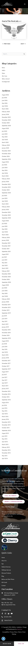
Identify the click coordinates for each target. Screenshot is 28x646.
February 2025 (6, 145)
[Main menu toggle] (24, 4)
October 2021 (5, 249)
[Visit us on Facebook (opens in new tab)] (2, 613)
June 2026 (4, 100)
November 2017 (6, 363)
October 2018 (5, 335)
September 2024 (6, 159)
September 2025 (6, 125)
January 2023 (5, 209)
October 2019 (5, 310)
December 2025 (6, 117)
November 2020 (6, 277)
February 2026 (6, 112)
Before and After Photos (8, 579)
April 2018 (5, 352)
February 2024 (6, 179)
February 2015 (6, 447)
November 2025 (6, 120)
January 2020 (5, 302)
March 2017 (5, 386)
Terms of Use (21, 632)
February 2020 (6, 299)
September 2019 (6, 313)
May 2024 (4, 170)
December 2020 (6, 274)
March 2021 (5, 268)
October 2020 (6, 279)
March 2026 (5, 109)
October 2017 (5, 366)
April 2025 (5, 139)
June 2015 (4, 436)
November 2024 (6, 153)
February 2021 (6, 271)
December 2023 (6, 184)
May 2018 (4, 349)
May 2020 (4, 293)
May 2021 (4, 263)
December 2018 (6, 330)
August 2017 (5, 372)
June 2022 (4, 226)
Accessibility (5, 632)
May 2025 (4, 137)
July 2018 (4, 344)
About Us (4, 561)
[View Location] (3, 593)
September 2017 (6, 369)
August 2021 (5, 254)
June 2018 (4, 346)
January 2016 (5, 419)
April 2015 (5, 442)
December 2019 (6, 305)
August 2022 (5, 221)
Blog (3, 576)
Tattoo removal (5, 79)
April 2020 (5, 296)
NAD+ (3, 70)
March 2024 (5, 176)
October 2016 (5, 397)
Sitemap (14, 634)
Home (3, 557)
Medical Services (6, 567)
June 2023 (4, 198)
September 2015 (6, 430)
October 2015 (5, 428)
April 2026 (5, 106)
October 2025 (6, 123)
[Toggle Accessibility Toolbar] (3, 639)
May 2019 (4, 321)
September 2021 (6, 251)
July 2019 (4, 316)
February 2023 (6, 207)
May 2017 (4, 380)
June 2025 (4, 134)
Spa (3, 564)
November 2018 (6, 332)
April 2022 (5, 232)
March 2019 (5, 324)
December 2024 (6, 151)
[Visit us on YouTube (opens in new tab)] (11, 613)
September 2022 (6, 218)
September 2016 (6, 400)
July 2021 (4, 257)
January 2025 (5, 148)
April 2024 (5, 173)
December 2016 (6, 391)
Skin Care (4, 76)
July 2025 (4, 131)
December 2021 (6, 243)
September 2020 (6, 282)
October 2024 (6, 156)
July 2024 (4, 165)
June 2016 (4, 408)
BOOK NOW (7, 644)
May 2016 (4, 411)
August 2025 (5, 128)
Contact (4, 585)
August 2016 (5, 402)
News (3, 73)
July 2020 (4, 288)
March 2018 (5, 355)
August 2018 (5, 341)
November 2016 (6, 394)
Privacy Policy (13, 632)
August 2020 (5, 285)
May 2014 (4, 456)
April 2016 (5, 414)
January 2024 (5, 181)
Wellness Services (6, 570)
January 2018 (5, 358)
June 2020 (4, 291)
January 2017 (5, 388)
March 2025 (5, 142)
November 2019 (6, 307)
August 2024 (5, 162)
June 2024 (4, 167)
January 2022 (5, 240)
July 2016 (4, 405)
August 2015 (5, 433)
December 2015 (6, 422)
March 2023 (5, 204)
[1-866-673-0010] (7, 620)
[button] (10, 496)
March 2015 (5, 444)
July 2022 (4, 223)
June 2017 (4, 377)
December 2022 (6, 212)
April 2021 (5, 265)
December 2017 (6, 360)
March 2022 (5, 235)
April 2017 (5, 383)
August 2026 (5, 95)
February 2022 (6, 237)
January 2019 (5, 327)
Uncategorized (5, 82)
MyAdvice (19, 629)
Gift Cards (4, 582)
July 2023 (4, 195)
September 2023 (6, 193)
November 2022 (6, 215)
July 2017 (4, 374)
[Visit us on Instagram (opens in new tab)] (5, 613)
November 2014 (6, 453)
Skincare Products (6, 573)
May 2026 (4, 103)
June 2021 (4, 260)
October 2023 (6, 190)
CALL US (21, 644)
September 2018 (6, 338)
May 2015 (4, 439)
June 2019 (4, 319)
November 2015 (6, 425)
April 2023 (5, 201)
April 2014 (5, 458)
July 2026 (4, 98)
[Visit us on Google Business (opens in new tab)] (8, 613)
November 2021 (6, 246)
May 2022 (4, 229)
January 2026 (5, 114)
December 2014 (6, 450)
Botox (3, 68)
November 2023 (6, 187)
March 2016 (5, 416)
